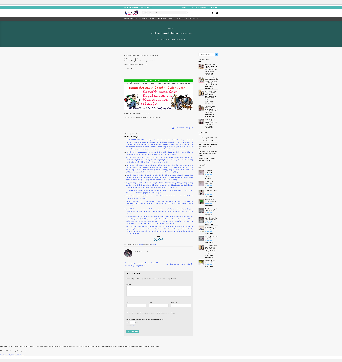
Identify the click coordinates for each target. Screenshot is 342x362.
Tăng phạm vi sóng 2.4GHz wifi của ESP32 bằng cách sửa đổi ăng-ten (208, 153)
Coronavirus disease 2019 (206, 141)
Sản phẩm (184, 7)
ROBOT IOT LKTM (179, 39)
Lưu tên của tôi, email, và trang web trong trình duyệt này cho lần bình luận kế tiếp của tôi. (153, 313)
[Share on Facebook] (155, 239)
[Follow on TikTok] (210, 7)
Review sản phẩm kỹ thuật (201, 7)
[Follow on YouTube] (216, 7)
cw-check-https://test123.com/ (208, 138)
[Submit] (185, 12)
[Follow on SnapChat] (211, 7)
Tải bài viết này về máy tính (183, 128)
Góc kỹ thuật (190, 7)
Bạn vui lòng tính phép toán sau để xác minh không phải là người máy (145, 319)
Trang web (174, 302)
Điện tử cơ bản (133, 18)
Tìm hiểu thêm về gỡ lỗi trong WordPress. (12, 355)
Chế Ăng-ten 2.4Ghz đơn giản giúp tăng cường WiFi (207, 159)
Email (151, 302)
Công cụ (194, 18)
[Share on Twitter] (158, 239)
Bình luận (129, 284)
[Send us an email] (213, 7)
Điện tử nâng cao (143, 18)
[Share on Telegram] (161, 239)
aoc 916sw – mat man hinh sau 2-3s (178, 264)
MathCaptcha (133, 325)
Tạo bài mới (188, 18)
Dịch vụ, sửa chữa (181, 18)
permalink (153, 244)
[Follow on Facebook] (208, 7)
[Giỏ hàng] (217, 13)
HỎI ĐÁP (160, 18)
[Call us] (215, 7)
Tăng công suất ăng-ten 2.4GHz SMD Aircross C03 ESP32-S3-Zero (208, 146)
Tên (127, 302)
